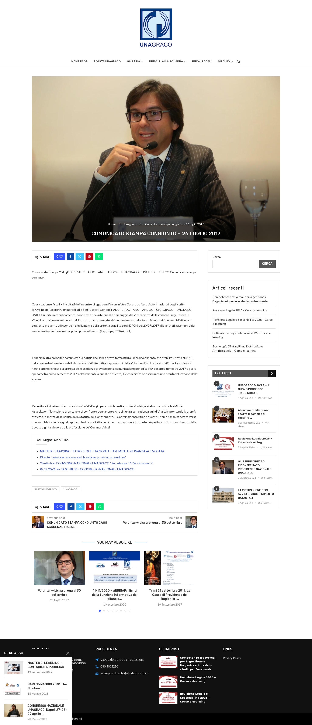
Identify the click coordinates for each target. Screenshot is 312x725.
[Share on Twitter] (80, 256)
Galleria (133, 61)
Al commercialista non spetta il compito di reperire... (254, 414)
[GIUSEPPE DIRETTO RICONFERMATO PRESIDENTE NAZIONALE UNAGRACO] (223, 467)
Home (111, 224)
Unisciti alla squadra (166, 61)
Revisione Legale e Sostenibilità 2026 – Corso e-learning (195, 697)
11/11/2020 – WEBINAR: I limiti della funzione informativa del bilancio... (114, 595)
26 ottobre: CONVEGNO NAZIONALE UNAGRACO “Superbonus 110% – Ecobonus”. (97, 463)
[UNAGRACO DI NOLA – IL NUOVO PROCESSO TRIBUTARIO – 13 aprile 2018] (223, 390)
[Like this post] (61, 256)
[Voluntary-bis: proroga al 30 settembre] (59, 568)
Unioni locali (202, 61)
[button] (39, 581)
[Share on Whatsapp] (99, 256)
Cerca (216, 257)
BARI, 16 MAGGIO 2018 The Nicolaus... (47, 686)
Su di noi (224, 61)
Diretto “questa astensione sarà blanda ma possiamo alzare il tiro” (83, 457)
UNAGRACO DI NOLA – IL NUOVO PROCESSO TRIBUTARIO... (254, 389)
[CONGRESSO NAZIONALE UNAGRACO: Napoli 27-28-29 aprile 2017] (13, 710)
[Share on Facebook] (70, 256)
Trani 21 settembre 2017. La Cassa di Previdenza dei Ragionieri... (170, 595)
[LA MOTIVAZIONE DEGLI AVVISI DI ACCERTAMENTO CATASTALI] (223, 495)
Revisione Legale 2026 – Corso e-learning (239, 310)
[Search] (238, 61)
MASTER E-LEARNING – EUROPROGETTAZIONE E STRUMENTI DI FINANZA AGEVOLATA (102, 451)
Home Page (79, 61)
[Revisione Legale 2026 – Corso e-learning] (223, 444)
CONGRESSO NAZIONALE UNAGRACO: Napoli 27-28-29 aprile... (47, 710)
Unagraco (130, 224)
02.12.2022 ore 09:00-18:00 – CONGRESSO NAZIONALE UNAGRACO (87, 469)
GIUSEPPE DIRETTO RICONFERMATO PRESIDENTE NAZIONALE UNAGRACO (254, 467)
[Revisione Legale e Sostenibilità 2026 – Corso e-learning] (168, 698)
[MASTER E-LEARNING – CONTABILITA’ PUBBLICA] (13, 667)
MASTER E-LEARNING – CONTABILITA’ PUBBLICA (46, 665)
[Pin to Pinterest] (89, 256)
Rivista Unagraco (107, 61)
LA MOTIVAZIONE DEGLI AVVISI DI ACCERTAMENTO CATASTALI (256, 493)
